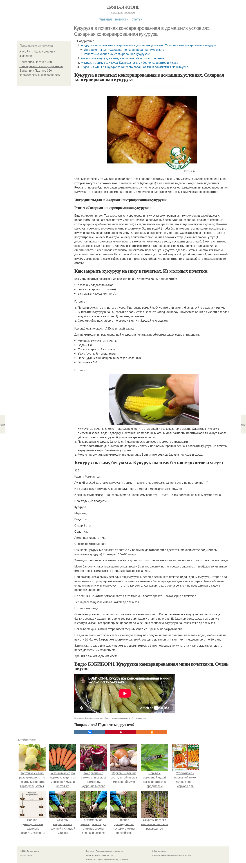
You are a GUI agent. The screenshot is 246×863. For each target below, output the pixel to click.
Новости (121, 19)
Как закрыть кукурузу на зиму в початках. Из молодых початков (122, 58)
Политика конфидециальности (99, 855)
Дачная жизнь (123, 7)
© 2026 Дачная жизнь (29, 851)
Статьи (137, 19)
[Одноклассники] (151, 732)
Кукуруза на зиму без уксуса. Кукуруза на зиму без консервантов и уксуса (129, 62)
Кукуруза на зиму (139, 718)
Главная (105, 19)
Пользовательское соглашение (109, 851)
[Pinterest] (120, 732)
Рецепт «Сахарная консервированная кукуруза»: (117, 54)
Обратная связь (159, 851)
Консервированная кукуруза (117, 718)
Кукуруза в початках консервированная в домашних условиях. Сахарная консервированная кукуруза (148, 45)
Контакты (90, 851)
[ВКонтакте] (89, 732)
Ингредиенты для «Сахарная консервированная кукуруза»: (124, 49)
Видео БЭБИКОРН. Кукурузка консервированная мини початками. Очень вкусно (134, 67)
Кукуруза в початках (94, 718)
